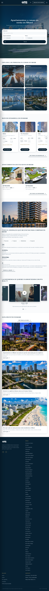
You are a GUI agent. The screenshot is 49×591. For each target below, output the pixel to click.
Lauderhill (27, 478)
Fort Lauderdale (28, 447)
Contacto (4, 581)
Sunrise (27, 480)
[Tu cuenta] (30, 2)
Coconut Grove (28, 519)
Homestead (27, 545)
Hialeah (27, 494)
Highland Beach (28, 564)
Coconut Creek (28, 504)
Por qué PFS (4, 579)
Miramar (27, 547)
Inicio (3, 575)
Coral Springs (28, 502)
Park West (27, 529)
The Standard (24, 133)
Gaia (39, 133)
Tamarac (27, 486)
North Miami (28, 490)
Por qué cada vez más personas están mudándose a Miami (19, 428)
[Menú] (2, 2)
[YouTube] (6, 452)
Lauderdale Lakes (29, 508)
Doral (26, 492)
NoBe (4, 133)
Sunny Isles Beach (29, 463)
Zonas (3, 577)
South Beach (28, 459)
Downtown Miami (29, 443)
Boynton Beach (28, 471)
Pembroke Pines (28, 475)
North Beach (28, 484)
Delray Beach (28, 467)
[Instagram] (3, 452)
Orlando (27, 461)
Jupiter (26, 510)
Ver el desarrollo (7, 149)
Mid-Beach (27, 482)
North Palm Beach (29, 559)
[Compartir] (47, 2)
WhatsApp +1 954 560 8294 (31, 575)
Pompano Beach (28, 469)
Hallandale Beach (29, 453)
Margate (27, 506)
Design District (28, 533)
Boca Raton (27, 465)
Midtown (27, 516)
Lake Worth (27, 512)
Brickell (27, 445)
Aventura (27, 451)
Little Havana (28, 523)
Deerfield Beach (28, 473)
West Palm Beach (29, 457)
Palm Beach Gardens (29, 557)
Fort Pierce (27, 568)
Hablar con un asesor (38, 2)
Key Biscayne (28, 498)
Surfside (27, 539)
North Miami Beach (29, 455)
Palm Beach (27, 555)
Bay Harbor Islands (29, 541)
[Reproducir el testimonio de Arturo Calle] (24, 293)
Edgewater (27, 514)
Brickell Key (27, 527)
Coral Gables (28, 496)
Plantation (27, 500)
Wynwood (27, 521)
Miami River (27, 535)
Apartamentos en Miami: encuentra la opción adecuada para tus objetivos (23, 353)
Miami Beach (28, 488)
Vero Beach (27, 570)
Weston (27, 551)
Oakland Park (28, 553)
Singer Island (28, 562)
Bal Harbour (27, 537)
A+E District (27, 531)
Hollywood (27, 449)
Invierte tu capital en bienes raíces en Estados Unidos (17, 391)
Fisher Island (28, 525)
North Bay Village (29, 543)
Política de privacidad (6, 583)
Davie (26, 549)
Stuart (26, 566)
